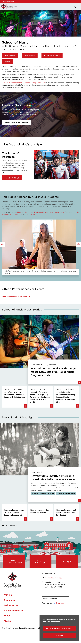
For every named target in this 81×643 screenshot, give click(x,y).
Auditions (30, 56)
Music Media (54, 212)
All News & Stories (9, 525)
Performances (10, 605)
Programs (10, 56)
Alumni (7, 621)
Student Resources (13, 610)
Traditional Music (41, 212)
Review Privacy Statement (59, 628)
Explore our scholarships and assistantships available (23, 83)
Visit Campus (40, 562)
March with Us (12, 178)
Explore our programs (16, 122)
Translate (60, 603)
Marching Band (52, 56)
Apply (7, 62)
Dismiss (59, 635)
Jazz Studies (32, 214)
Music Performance (25, 212)
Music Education (66, 212)
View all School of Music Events (15, 296)
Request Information (14, 562)
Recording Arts (16, 214)
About (6, 615)
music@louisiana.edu (53, 578)
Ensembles (9, 600)
